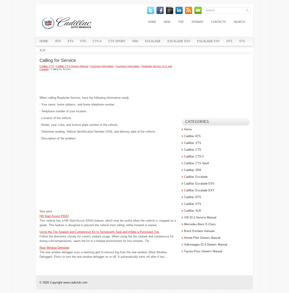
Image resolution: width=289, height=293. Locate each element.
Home (152, 21)
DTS (229, 41)
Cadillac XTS (192, 143)
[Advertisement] (109, 83)
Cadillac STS (192, 204)
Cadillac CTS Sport (196, 163)
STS (242, 41)
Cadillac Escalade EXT (199, 190)
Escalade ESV (179, 41)
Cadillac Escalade (195, 176)
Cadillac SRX (192, 170)
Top (181, 21)
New (167, 21)
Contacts (218, 21)
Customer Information (102, 66)
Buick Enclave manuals (199, 231)
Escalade (153, 41)
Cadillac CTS (47, 66)
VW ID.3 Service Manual (200, 217)
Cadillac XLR (192, 210)
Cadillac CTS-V (194, 156)
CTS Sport (116, 41)
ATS (58, 41)
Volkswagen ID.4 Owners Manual (205, 244)
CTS (83, 41)
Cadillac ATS (192, 136)
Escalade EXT (208, 41)
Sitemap (197, 21)
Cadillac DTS (192, 197)
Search (239, 21)
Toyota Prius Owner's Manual (203, 251)
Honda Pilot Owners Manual (202, 237)
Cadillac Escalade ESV (199, 183)
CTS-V (97, 41)
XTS (70, 41)
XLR (42, 50)
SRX (135, 41)
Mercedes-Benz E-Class (200, 224)
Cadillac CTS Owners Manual (72, 66)
